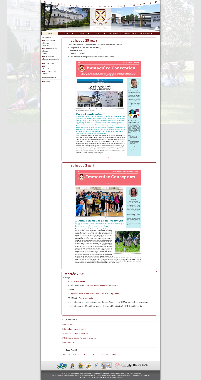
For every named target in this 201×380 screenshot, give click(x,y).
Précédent (72, 354)
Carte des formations (50, 48)
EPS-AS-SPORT (49, 63)
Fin (119, 354)
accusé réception (92, 294)
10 (103, 354)
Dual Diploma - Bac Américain (49, 72)
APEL (45, 54)
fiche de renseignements (110, 294)
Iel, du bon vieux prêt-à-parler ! (75, 329)
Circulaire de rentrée (77, 281)
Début (64, 354)
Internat (45, 51)
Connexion (46, 81)
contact (106, 377)
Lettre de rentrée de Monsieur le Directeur (80, 338)
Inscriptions (47, 38)
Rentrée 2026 (74, 274)
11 (107, 354)
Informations (69, 342)
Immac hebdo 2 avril (79, 165)
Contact (46, 46)
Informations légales (116, 377)
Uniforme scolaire (49, 40)
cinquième (97, 285)
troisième (114, 285)
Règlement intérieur (77, 294)
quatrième (106, 285)
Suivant (113, 354)
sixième (89, 285)
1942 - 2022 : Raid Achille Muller (76, 333)
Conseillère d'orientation (51, 69)
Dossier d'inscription (86, 298)
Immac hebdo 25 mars (81, 40)
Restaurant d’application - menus (51, 60)
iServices (46, 43)
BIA (44, 66)
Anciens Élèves (48, 56)
